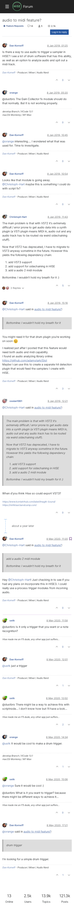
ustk (12, 620)
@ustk (6, 666)
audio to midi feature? (48, 309)
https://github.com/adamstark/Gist (24, 360)
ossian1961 (15, 401)
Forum (28, 7)
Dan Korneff (16, 45)
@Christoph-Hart (13, 184)
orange (13, 92)
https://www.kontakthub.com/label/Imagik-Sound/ (28, 501)
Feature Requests (15, 26)
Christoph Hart (18, 217)
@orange (8, 141)
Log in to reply (59, 32)
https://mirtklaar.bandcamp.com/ (19, 505)
